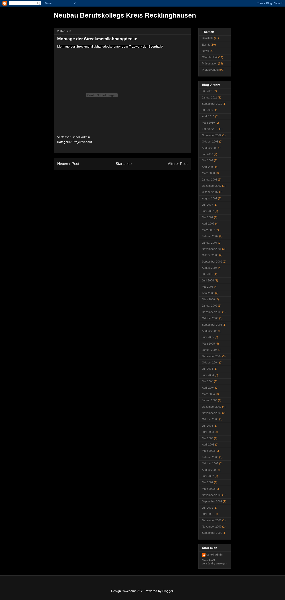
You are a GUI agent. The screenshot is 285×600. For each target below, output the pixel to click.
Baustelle (207, 38)
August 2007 (209, 198)
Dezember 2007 (212, 185)
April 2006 (208, 293)
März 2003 (208, 450)
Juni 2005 (208, 337)
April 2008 (208, 167)
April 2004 (208, 387)
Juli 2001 (207, 507)
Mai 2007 (207, 217)
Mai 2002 (207, 482)
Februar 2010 (210, 128)
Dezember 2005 (212, 312)
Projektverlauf (82, 142)
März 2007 (208, 230)
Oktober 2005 (210, 318)
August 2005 (209, 331)
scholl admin (214, 554)
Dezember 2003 (212, 406)
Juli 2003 (207, 425)
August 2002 (209, 470)
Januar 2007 (209, 242)
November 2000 (212, 526)
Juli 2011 (207, 91)
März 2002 (208, 488)
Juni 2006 (208, 280)
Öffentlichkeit (210, 57)
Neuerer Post (68, 164)
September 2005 (212, 324)
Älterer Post (178, 164)
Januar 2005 (209, 349)
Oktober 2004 (210, 362)
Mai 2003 (207, 438)
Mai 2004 (207, 381)
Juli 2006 (207, 274)
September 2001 (212, 501)
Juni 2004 (208, 375)
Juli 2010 (207, 110)
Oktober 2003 (210, 419)
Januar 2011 (209, 97)
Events (206, 44)
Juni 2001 (208, 514)
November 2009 (212, 135)
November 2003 (212, 413)
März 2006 (208, 299)
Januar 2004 (209, 400)
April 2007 (208, 223)
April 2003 (208, 444)
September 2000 (212, 532)
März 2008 (208, 173)
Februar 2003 (210, 457)
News (205, 50)
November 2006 (212, 249)
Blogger (167, 591)
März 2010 (208, 122)
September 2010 (212, 103)
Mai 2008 (207, 160)
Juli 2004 (207, 368)
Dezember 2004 (212, 356)
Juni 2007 (208, 211)
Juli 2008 (207, 154)
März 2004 (208, 394)
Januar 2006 (209, 305)
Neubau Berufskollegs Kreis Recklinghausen (125, 15)
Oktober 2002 (210, 463)
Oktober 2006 (210, 255)
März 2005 (208, 343)
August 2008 (209, 148)
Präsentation (209, 63)
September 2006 (212, 261)
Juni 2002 (208, 476)
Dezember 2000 (212, 520)
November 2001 (212, 495)
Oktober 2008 (210, 141)
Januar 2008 (209, 179)
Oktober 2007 (210, 192)
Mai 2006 (207, 286)
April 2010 (208, 116)
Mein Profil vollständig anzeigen (214, 562)
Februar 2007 (210, 236)
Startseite (124, 164)
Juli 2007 (207, 204)
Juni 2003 (208, 431)
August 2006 (209, 267)
